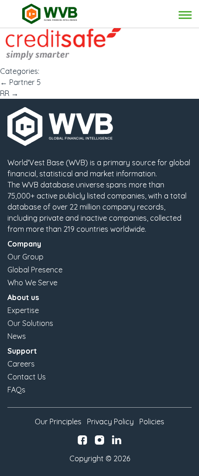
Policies (151, 421)
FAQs (16, 389)
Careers (21, 363)
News (16, 336)
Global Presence (34, 269)
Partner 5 (20, 82)
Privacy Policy (110, 421)
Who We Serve (32, 282)
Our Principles (58, 421)
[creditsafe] (99, 44)
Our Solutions (30, 323)
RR (9, 93)
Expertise (23, 310)
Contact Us (26, 376)
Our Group (25, 256)
